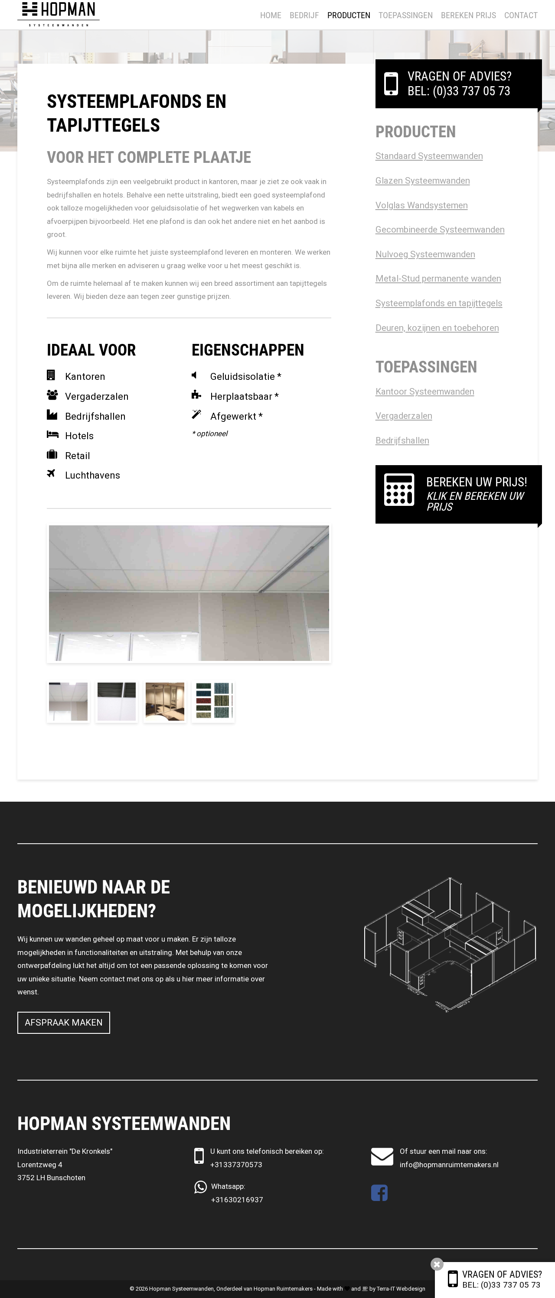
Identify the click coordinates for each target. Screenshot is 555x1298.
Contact (521, 15)
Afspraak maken (64, 1022)
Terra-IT (386, 1288)
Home (270, 15)
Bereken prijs (468, 15)
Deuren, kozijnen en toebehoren (437, 328)
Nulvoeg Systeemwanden (425, 254)
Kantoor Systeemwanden (424, 391)
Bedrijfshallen (402, 440)
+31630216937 (237, 1199)
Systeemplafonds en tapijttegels (439, 303)
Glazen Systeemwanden (422, 180)
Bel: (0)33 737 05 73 (501, 1285)
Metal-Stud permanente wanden (438, 278)
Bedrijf (304, 15)
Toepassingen (406, 15)
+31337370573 (236, 1164)
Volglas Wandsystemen (421, 205)
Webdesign (410, 1288)
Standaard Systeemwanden (429, 156)
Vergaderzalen (403, 416)
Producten (348, 15)
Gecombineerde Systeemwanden (440, 229)
